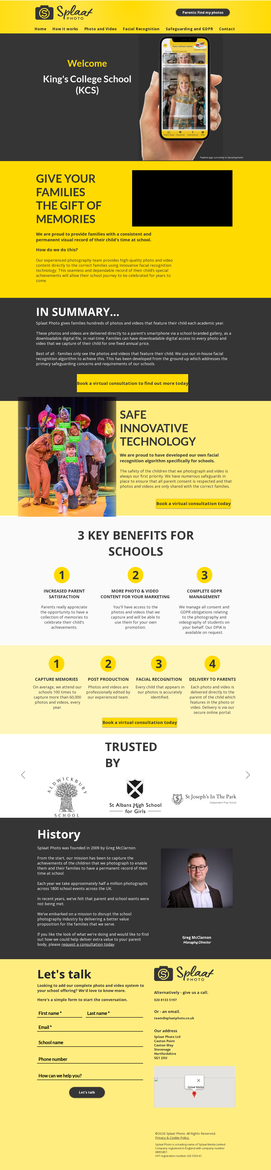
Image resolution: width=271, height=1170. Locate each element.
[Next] (248, 775)
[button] (62, 575)
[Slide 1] (133, 807)
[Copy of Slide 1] (137, 807)
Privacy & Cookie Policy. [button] (172, 1137)
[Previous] (23, 775)
